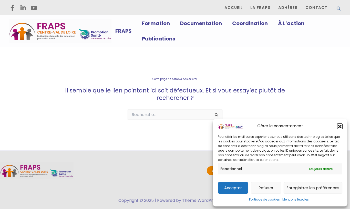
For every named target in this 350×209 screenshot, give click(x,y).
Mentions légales (295, 199)
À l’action (291, 23)
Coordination (250, 23)
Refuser (266, 188)
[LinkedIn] (23, 7)
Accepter (233, 188)
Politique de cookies (264, 199)
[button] (339, 126)
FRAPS (123, 31)
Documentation (201, 23)
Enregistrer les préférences (312, 188)
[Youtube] (33, 7)
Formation (156, 23)
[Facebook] (12, 7)
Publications (158, 38)
